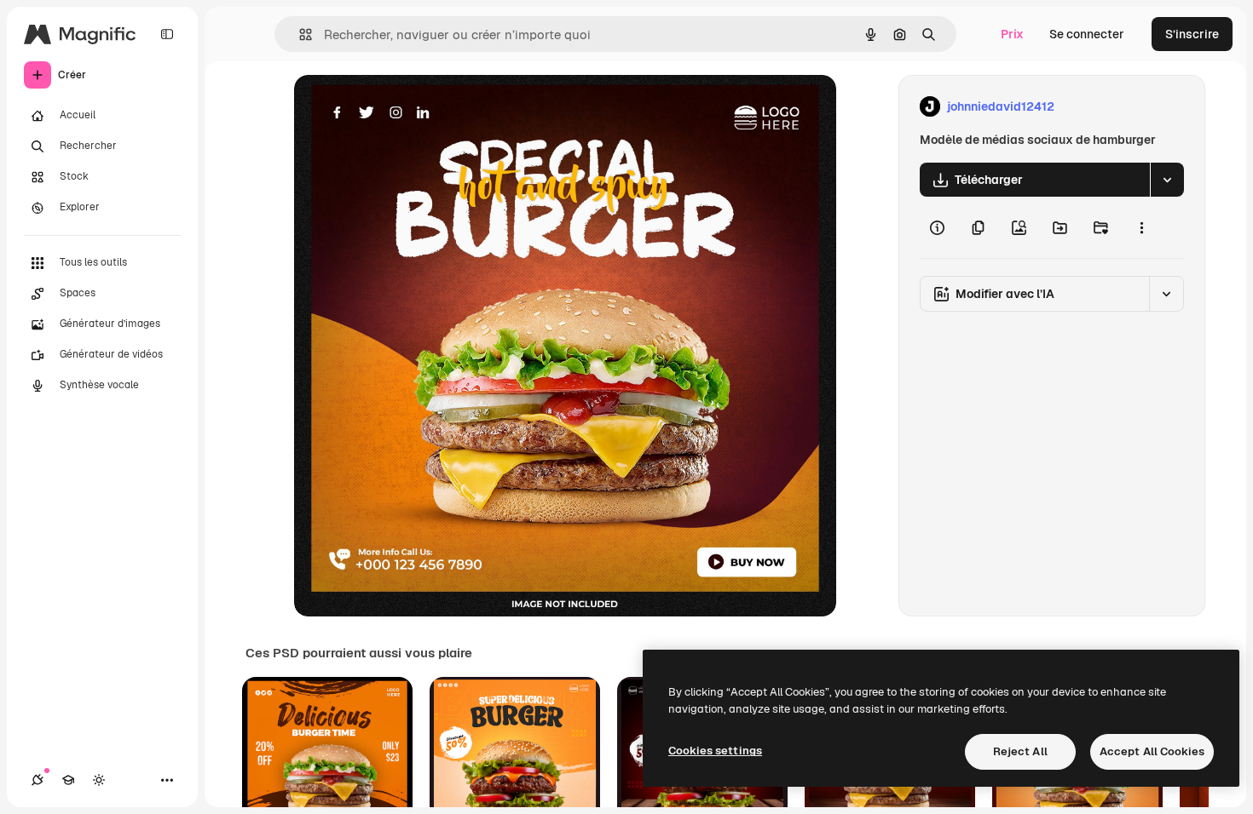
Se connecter (1086, 34)
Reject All (1020, 751)
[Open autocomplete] (298, 34)
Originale (406, 107)
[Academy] (68, 780)
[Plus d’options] (1141, 227)
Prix (1012, 34)
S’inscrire (1192, 34)
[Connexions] (37, 780)
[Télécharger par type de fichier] (1167, 180)
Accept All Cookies (1152, 751)
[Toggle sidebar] (167, 34)
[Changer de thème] (99, 780)
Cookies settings (715, 750)
